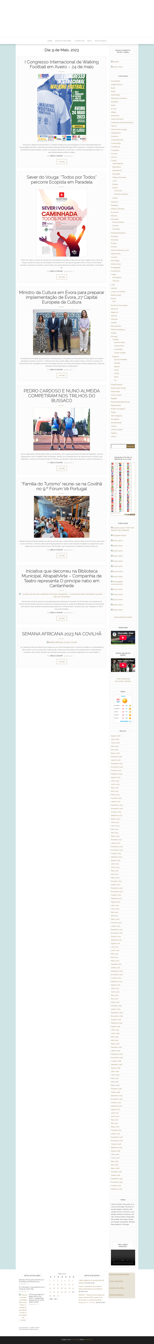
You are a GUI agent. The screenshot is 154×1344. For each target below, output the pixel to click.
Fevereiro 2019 (116, 1047)
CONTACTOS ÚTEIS (116, 1288)
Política (113, 333)
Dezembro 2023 (117, 847)
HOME (50, 41)
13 (38, 1304)
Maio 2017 (114, 1120)
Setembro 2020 (116, 981)
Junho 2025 (115, 784)
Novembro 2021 (117, 933)
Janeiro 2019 (115, 1051)
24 (28, 1284)
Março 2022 (115, 919)
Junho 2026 (115, 743)
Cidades (116, 339)
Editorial (114, 216)
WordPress (75, 1340)
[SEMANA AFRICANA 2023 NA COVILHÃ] (62, 642)
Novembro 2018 (117, 1058)
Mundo (113, 298)
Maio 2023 (114, 871)
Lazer (113, 285)
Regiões (116, 357)
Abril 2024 (114, 833)
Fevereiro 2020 (116, 1006)
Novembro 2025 (117, 767)
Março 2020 (115, 1002)
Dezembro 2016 (117, 1137)
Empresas (114, 236)
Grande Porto (119, 346)
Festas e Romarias (119, 177)
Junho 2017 (115, 1116)
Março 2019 (115, 1044)
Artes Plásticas (118, 163)
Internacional (116, 264)
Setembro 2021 (116, 940)
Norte (116, 377)
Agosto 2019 (115, 1026)
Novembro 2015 (117, 1182)
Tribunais (116, 281)
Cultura (113, 161)
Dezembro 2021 (116, 930)
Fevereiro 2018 (116, 1089)
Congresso (61, 71)
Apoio (113, 105)
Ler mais (62, 162)
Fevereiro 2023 (116, 881)
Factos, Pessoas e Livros (120, 250)
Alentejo (61, 307)
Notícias (61, 590)
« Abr (51, 1299)
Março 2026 (115, 753)
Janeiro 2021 (115, 968)
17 (28, 1291)
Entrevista (114, 240)
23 (54, 1292)
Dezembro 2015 (116, 1179)
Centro (116, 373)
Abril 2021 (114, 957)
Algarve (117, 366)
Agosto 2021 (115, 943)
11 (61, 1284)
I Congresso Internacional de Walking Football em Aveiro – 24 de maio (62, 64)
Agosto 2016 (115, 1151)
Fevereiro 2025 (116, 798)
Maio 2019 (114, 1037)
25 (62, 1292)
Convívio (114, 154)
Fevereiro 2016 (116, 1172)
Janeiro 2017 (115, 1134)
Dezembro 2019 (117, 1013)
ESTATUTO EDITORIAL (63, 41)
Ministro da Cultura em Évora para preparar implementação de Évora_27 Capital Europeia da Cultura (61, 297)
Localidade (118, 349)
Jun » (56, 1299)
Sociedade (115, 419)
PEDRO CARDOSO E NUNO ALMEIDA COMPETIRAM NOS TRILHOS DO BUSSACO (62, 395)
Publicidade (115, 391)
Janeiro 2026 (115, 760)
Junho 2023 (115, 867)
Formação (116, 229)
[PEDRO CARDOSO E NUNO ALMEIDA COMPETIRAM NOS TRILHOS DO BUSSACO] (61, 429)
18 (61, 1288)
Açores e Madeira (120, 360)
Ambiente (114, 102)
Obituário (114, 319)
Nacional (114, 309)
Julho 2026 (115, 739)
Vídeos (113, 436)
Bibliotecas (117, 167)
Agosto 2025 (115, 777)
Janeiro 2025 (115, 802)
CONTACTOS (79, 41)
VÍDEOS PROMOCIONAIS (123, 617)
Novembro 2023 (117, 850)
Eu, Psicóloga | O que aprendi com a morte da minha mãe (32, 1288)
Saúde (113, 412)
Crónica (114, 157)
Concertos (118, 191)
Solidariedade (116, 423)
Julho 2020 (115, 988)
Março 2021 (115, 961)
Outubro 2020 (116, 978)
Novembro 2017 (117, 1099)
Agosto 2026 (115, 736)
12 (65, 1284)
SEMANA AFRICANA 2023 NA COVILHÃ (61, 633)
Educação (115, 219)
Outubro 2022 (116, 895)
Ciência (113, 126)
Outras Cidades (120, 353)
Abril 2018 (114, 1082)
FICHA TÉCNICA (100, 41)
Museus (115, 184)
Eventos (61, 187)
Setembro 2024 (116, 815)
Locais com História (118, 292)
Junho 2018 (115, 1075)
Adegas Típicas (116, 84)
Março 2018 (115, 1085)
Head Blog (89, 1340)
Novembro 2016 (117, 1141)
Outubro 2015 (116, 1186)
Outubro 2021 (116, 936)
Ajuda (113, 88)
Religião (114, 398)
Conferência (115, 147)
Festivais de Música (121, 194)
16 (54, 1288)
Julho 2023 (115, 864)
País (114, 301)
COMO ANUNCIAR (116, 1281)
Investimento (115, 271)
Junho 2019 (115, 1033)
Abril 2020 (114, 999)
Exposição (116, 174)
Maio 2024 (114, 829)
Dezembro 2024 (117, 805)
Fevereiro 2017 (116, 1130)
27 (69, 1292)
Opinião (114, 323)
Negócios (114, 312)
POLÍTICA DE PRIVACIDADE (119, 1275)
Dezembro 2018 (117, 1054)
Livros (115, 181)
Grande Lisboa (119, 342)
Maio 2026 (115, 746)
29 (50, 1296)
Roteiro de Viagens (118, 409)
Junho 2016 (115, 1158)
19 (65, 1288)
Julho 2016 (115, 1154)
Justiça (113, 274)
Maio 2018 (114, 1078)
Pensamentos (116, 326)
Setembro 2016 (116, 1147)
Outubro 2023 (116, 853)
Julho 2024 (115, 822)
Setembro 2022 (116, 898)
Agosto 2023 (115, 860)
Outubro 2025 (116, 770)
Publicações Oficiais (118, 388)
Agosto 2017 (115, 1109)
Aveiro (116, 370)
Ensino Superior (118, 222)
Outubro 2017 (116, 1103)
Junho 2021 (115, 950)
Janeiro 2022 (115, 926)
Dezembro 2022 (117, 888)
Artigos (113, 112)
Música (115, 188)
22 (50, 1292)
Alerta (113, 91)
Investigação (115, 267)
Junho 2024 (115, 826)
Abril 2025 (114, 791)
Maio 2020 (114, 995)
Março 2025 (115, 795)
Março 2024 (115, 836)
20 (69, 1288)
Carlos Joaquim (56, 156)
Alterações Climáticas (119, 98)
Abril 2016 (114, 1165)
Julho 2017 (115, 1113)
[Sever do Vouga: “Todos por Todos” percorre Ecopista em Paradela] (61, 223)
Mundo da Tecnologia (119, 305)
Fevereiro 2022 (116, 923)
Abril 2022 (114, 916)
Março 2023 (115, 878)
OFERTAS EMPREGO (116, 1295)
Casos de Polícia (117, 119)
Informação (115, 261)
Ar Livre (113, 109)
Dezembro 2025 (117, 764)
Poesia (115, 198)
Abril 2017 (114, 1123)
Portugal (114, 336)
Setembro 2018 (116, 1064)
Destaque (114, 205)
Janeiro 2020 (115, 1009)
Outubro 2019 (116, 1020)
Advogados (117, 277)
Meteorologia (116, 295)
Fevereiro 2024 (116, 840)
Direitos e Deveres (117, 209)
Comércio (114, 136)
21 (73, 1288)
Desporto (61, 405)
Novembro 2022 (117, 892)
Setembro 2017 (116, 1106)
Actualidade (115, 81)
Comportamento (117, 140)
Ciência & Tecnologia (119, 129)
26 (65, 1292)
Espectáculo (117, 170)
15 (50, 1288)
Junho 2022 (115, 909)
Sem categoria (116, 416)
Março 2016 (115, 1168)
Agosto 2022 (115, 902)
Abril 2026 (114, 750)
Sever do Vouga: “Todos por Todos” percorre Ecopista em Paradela (62, 179)
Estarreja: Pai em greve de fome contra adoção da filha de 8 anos (32, 1281)
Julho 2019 (115, 1030)
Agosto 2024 (115, 819)
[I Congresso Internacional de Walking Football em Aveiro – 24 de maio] (61, 107)
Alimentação (115, 95)
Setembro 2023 (116, 857)
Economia (114, 212)
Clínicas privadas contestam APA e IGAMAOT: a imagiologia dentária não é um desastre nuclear (37, 1298)
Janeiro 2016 (115, 1175)
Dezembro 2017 (116, 1096)
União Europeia (116, 430)
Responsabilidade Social (120, 402)
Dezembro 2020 (117, 971)
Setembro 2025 (116, 774)
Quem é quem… (116, 395)
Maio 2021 (114, 954)
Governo (114, 257)
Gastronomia (115, 254)
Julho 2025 (115, 781)
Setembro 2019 (116, 1023)
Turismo (61, 493)
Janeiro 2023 (115, 885)
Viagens (114, 433)
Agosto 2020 (115, 985)
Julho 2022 (115, 905)
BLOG (89, 41)
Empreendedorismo (118, 233)
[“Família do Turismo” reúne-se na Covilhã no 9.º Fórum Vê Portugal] (62, 517)
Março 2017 (115, 1127)
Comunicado (116, 143)
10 (58, 1284)
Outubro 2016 (116, 1144)
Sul (115, 380)
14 (73, 1284)
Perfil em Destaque (118, 330)
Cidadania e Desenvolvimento (122, 122)
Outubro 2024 (116, 812)
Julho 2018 (115, 1071)
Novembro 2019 (117, 1016)
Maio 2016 (114, 1161)
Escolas (115, 226)
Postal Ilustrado (116, 385)
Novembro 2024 (117, 808)
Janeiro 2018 (115, 1092)
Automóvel (115, 116)
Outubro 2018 (116, 1061)
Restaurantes (116, 405)
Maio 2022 (114, 912)
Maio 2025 (114, 788)
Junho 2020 (115, 992)
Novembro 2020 (117, 975)
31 (58, 1296)
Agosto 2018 (115, 1068)
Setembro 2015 (116, 1189)
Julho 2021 (115, 947)
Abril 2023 (114, 874)
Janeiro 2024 (115, 843)
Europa (113, 243)
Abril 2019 (114, 1040)
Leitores (114, 288)
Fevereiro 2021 (116, 964)
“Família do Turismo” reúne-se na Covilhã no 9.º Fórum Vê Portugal (61, 486)
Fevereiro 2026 (116, 757)
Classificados (116, 133)
